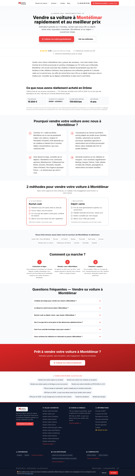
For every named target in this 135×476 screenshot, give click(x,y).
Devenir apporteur (101, 425)
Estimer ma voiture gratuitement (57, 39)
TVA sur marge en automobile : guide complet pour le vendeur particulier (67, 388)
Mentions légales (96, 468)
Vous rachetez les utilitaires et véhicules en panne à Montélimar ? (67, 336)
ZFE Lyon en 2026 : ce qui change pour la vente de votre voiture (50, 396)
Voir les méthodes (85, 39)
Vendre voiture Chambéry (50, 416)
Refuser (104, 472)
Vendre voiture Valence (50, 422)
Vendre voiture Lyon (49, 414)
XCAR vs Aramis (91, 455)
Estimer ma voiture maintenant (68, 363)
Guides (62, 3)
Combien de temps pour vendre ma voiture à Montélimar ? (67, 300)
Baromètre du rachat (101, 416)
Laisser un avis (102, 430)
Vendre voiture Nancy (49, 441)
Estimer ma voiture (26, 424)
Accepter (113, 472)
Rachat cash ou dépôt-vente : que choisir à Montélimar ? (67, 315)
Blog (68, 3)
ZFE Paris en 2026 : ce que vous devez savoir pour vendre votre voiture (67, 392)
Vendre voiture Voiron (49, 425)
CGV (118, 468)
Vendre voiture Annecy (50, 419)
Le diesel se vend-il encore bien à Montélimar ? (67, 308)
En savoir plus (29, 473)
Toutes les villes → (49, 444)
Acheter (53, 3)
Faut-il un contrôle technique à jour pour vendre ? (67, 329)
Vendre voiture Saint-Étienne (51, 430)
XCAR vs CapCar (103, 455)
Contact (97, 427)
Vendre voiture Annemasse (51, 438)
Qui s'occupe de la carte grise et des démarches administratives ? (67, 322)
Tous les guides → (75, 423)
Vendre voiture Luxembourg (51, 433)
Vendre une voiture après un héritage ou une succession (49, 384)
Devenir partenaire (101, 422)
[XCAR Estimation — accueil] (22, 3)
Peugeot (19, 455)
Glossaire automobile (101, 419)
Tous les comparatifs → (93, 458)
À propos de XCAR (101, 414)
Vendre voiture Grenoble (50, 411)
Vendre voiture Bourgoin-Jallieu (52, 427)
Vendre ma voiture (41, 3)
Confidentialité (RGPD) (109, 468)
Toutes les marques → (37, 455)
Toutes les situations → (58, 461)
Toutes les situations (82, 396)
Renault (27, 455)
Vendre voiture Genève (50, 436)
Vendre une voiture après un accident (50, 380)
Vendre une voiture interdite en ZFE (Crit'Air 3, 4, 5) (88, 384)
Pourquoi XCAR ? (100, 411)
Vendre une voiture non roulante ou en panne (82, 380)
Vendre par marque (99, 396)
